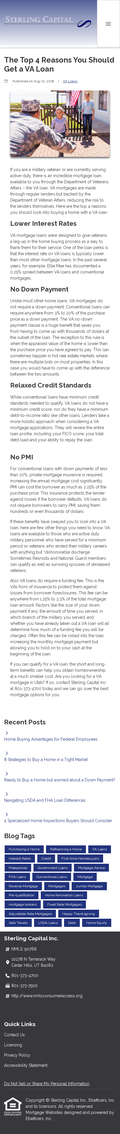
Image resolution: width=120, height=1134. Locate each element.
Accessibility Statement (25, 1065)
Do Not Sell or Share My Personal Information (46, 1083)
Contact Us (14, 1034)
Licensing (13, 1045)
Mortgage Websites (45, 1112)
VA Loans (70, 81)
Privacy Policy (17, 1055)
